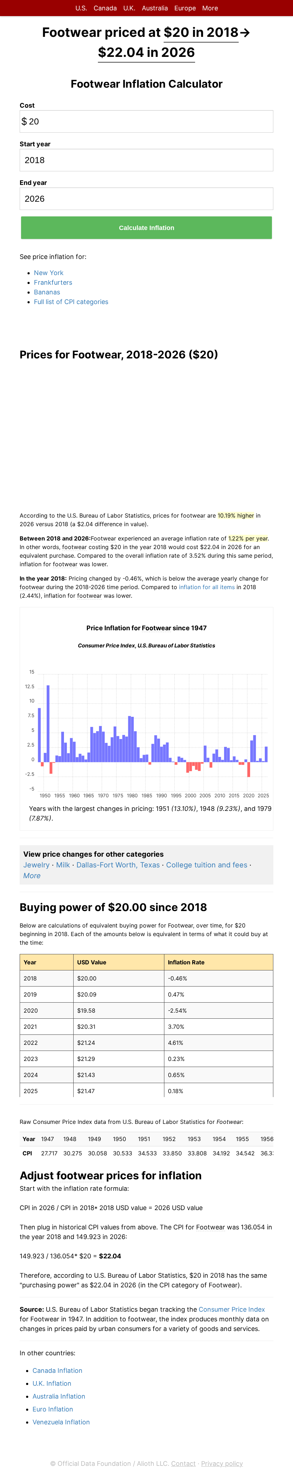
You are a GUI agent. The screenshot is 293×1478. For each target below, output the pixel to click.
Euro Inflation (53, 1409)
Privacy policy (222, 1463)
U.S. (81, 8)
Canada (105, 8)
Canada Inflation (58, 1370)
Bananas (47, 292)
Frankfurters (53, 282)
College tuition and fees (206, 865)
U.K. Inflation (52, 1383)
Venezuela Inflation (61, 1422)
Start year (35, 144)
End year (33, 182)
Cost (27, 105)
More (210, 8)
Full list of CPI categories (71, 301)
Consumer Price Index (232, 1309)
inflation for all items (207, 587)
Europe (185, 8)
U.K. (129, 8)
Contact (183, 1463)
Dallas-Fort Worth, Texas (118, 865)
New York (49, 272)
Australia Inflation (59, 1396)
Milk (63, 865)
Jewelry (36, 865)
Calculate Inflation (146, 227)
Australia (155, 8)
